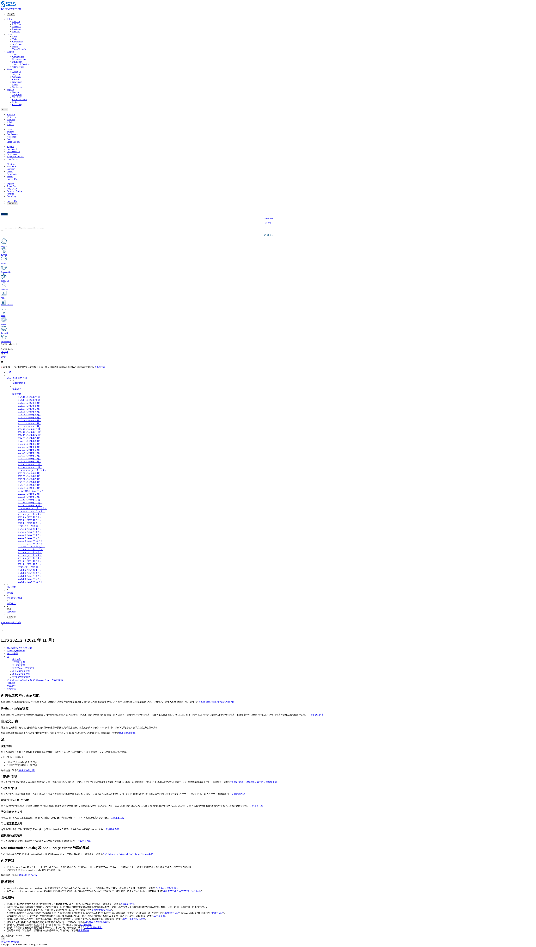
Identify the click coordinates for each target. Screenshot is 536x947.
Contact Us (17, 87)
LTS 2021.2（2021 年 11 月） (32, 526)
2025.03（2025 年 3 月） (29, 420)
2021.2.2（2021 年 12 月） (30, 541)
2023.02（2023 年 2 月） (29, 494)
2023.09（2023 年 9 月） (29, 473)
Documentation (19, 59)
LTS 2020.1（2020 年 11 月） (32, 567)
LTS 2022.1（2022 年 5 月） (31, 511)
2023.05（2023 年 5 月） (29, 485)
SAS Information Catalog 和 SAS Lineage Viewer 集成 (128, 854)
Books (15, 47)
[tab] (276, 526)
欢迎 (9, 372)
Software (11, 19)
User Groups (18, 67)
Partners (15, 102)
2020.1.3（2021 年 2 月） (30, 576)
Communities (18, 57)
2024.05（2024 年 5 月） (29, 450)
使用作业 (11, 603)
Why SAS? (17, 74)
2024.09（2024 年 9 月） (29, 438)
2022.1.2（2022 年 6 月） (30, 520)
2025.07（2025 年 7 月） (29, 409)
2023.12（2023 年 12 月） (30, 464)
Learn (9, 34)
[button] (2, 346)
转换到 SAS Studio (28, 875)
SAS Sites (12, 204)
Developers (17, 62)
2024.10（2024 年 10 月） (30, 435)
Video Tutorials (19, 49)
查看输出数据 (127, 904)
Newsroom (17, 82)
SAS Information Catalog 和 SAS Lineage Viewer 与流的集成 (35, 680)
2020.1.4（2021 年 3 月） (30, 573)
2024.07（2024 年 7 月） (29, 444)
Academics (17, 44)
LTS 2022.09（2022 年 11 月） (32, 508)
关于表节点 (159, 916)
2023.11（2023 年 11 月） (30, 467)
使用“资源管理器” (93, 927)
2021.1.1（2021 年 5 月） (30, 564)
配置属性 (11, 686)
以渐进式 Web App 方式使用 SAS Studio (182, 891)
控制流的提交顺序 (21, 677)
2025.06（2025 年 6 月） (29, 412)
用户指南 (11, 587)
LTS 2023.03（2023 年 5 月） (32, 491)
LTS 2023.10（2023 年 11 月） (32, 470)
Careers (15, 79)
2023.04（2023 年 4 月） (29, 488)
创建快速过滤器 (171, 913)
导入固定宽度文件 (21, 671)
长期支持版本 (19, 383)
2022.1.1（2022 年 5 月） (30, 523)
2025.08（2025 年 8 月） (29, 406)
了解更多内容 (317, 715)
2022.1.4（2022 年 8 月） (30, 514)
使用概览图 (86, 924)
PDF (5, 354)
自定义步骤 (12, 653)
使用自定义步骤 (14, 598)
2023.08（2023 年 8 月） (29, 476)
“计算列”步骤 (18, 665)
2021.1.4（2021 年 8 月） (30, 555)
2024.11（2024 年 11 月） (30, 432)
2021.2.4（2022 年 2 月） (30, 535)
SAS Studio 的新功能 (17, 378)
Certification (17, 41)
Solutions (16, 29)
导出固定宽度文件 (21, 674)
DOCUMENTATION (11, 9)
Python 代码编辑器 (16, 650)
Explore (10, 89)
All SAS (11, 14)
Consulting (17, 104)
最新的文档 (100, 367)
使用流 (10, 592)
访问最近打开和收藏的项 (97, 921)
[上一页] (2, 630)
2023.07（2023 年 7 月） (29, 479)
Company (16, 77)
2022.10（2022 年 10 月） (30, 505)
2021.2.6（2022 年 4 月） (30, 529)
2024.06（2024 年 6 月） (29, 447)
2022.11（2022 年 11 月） (30, 502)
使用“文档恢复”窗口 (101, 910)
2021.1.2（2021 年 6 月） (30, 561)
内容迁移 (11, 683)
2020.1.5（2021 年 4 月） (30, 570)
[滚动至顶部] (3, 938)
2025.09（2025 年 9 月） (29, 403)
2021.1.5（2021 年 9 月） (30, 552)
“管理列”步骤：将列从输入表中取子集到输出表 (253, 782)
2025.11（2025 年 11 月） (30, 397)
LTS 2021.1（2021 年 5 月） (31, 546)
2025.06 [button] (4, 351)
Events (15, 84)
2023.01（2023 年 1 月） (29, 497)
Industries (16, 26)
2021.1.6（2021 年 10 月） (30, 549)
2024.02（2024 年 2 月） (29, 458)
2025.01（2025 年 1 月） (29, 426)
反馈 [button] (3, 357)
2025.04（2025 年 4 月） (29, 417)
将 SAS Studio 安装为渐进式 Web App (216, 702)
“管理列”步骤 (18, 662)
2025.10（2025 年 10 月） (30, 400)
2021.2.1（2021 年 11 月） (30, 543)
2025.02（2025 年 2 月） (29, 423)
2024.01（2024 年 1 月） (29, 461)
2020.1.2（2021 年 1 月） (30, 579)
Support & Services (20, 64)
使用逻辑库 (83, 930)
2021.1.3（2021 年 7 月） (30, 558)
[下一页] (2, 633)
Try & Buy (17, 94)
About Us (11, 69)
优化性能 (16, 659)
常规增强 (11, 689)
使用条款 (15, 942)
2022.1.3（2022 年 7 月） (30, 517)
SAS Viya (16, 24)
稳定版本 (16, 388)
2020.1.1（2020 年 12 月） (30, 582)
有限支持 (16, 394)
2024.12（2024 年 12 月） (30, 429)
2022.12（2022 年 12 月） (30, 499)
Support (10, 52)
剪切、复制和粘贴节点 (134, 919)
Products (16, 31)
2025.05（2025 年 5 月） (29, 414)
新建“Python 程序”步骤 (23, 668)
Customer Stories (19, 99)
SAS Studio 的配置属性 (167, 888)
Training (16, 39)
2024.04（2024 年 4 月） (29, 453)
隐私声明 (5, 942)
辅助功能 (11, 612)
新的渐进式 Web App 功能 (19, 648)
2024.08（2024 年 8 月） (29, 441)
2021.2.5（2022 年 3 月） (30, 532)
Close (4, 109)
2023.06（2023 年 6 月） (29, 482)
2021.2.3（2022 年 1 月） (30, 538)
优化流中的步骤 (27, 770)
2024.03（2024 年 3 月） (29, 456)
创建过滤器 (217, 913)
